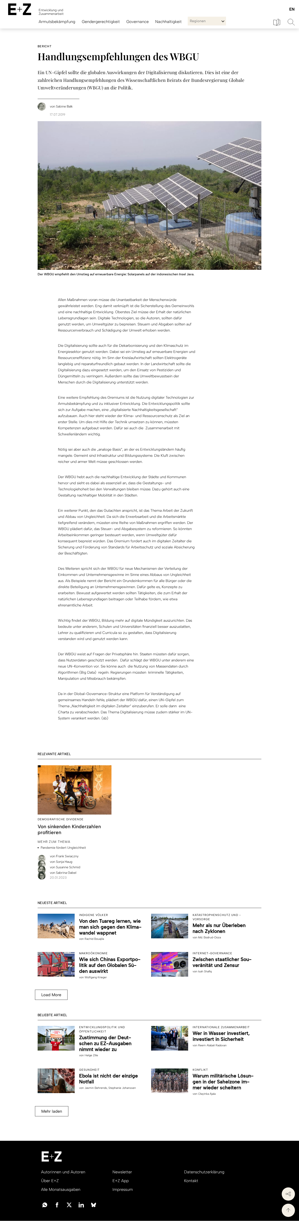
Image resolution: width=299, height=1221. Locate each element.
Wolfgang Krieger (96, 977)
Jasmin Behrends (96, 1088)
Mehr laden (51, 1111)
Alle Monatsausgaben (60, 1189)
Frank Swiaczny (64, 856)
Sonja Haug (61, 862)
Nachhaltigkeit (168, 21)
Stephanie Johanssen (122, 1088)
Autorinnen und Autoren (63, 1171)
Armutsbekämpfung (57, 21)
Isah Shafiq (205, 971)
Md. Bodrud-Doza (209, 937)
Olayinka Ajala (207, 1094)
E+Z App (120, 1180)
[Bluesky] (93, 1204)
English (291, 9)
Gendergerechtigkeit (101, 21)
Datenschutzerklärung (204, 1171)
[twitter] (69, 1204)
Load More (51, 994)
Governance (137, 21)
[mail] (45, 1204)
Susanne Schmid (65, 867)
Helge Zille (91, 1055)
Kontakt (191, 1180)
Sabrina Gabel (63, 873)
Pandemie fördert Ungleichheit (63, 848)
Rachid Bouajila (94, 939)
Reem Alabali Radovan (212, 1045)
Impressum (122, 1189)
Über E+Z (50, 1180)
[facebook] (57, 1204)
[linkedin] (81, 1204)
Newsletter (122, 1171)
